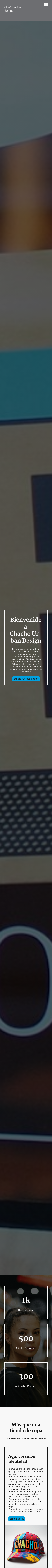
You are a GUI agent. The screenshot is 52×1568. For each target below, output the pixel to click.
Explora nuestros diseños (26, 679)
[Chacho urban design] (14, 16)
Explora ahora (17, 1519)
